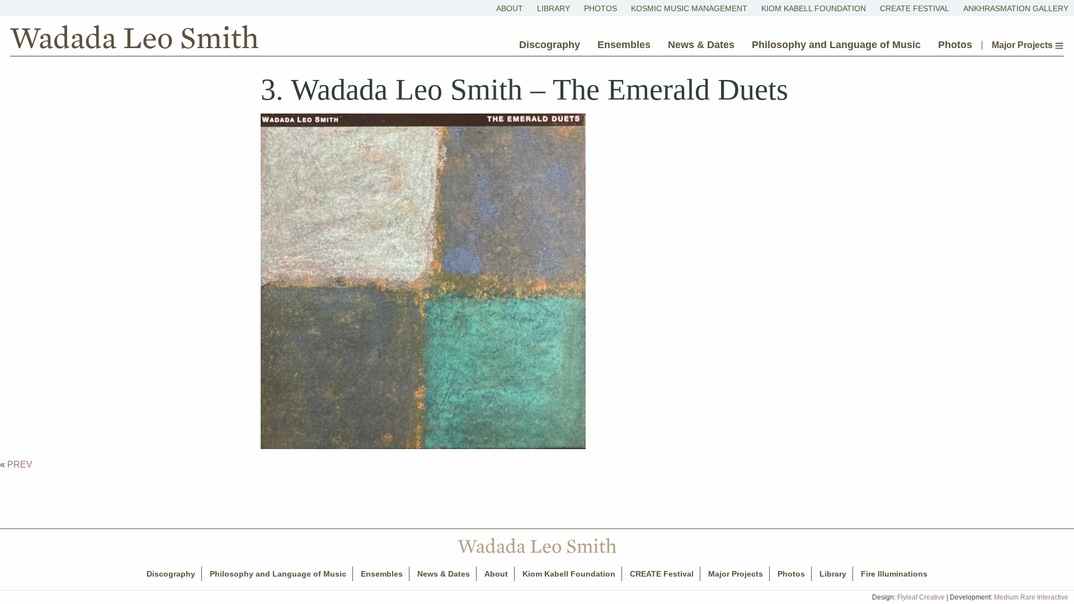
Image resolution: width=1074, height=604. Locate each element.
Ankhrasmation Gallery (1015, 8)
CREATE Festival (914, 8)
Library (553, 8)
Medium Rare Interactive (1031, 597)
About (509, 8)
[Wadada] (134, 39)
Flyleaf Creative (921, 597)
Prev (19, 464)
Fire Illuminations (894, 573)
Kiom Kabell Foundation (813, 8)
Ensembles (624, 44)
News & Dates (701, 44)
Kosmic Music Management (689, 8)
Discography (549, 44)
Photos (600, 8)
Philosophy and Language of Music (836, 44)
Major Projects (1023, 45)
